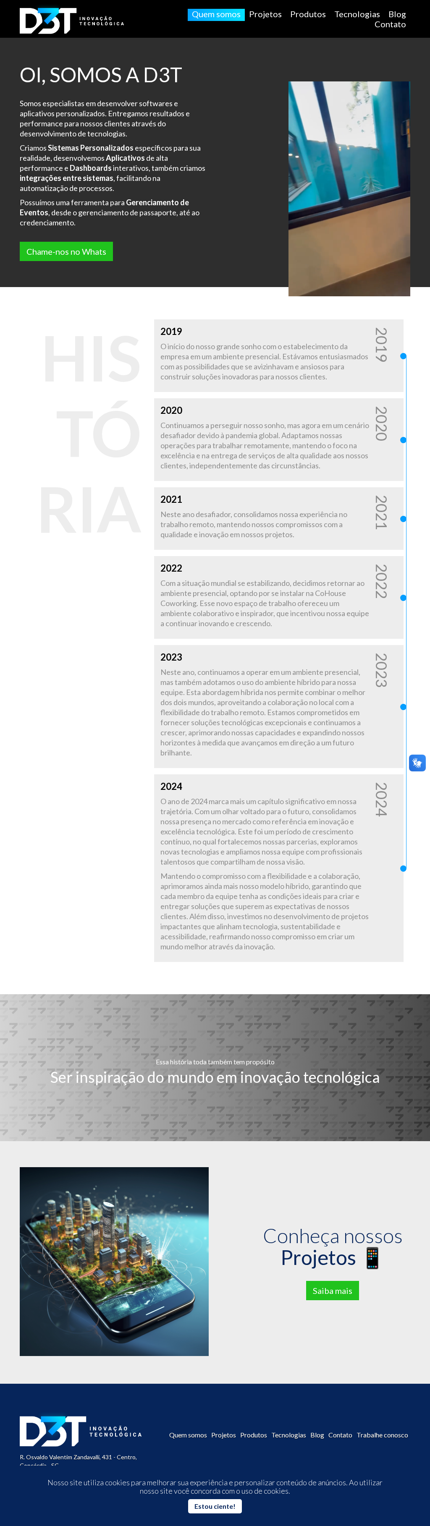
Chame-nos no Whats (66, 251)
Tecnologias (357, 14)
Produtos (308, 14)
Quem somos (216, 14)
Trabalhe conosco (382, 1435)
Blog (397, 14)
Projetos (265, 14)
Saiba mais (332, 1291)
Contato (390, 24)
